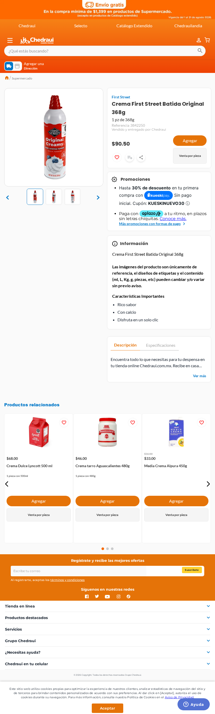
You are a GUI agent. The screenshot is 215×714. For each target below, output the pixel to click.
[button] (10, 40)
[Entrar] (196, 40)
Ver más (199, 376)
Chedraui (27, 25)
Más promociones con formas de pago (150, 223)
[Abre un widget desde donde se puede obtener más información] (194, 704)
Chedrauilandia (188, 25)
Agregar (190, 140)
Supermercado (22, 78)
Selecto (80, 25)
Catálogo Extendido (134, 25)
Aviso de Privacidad (179, 697)
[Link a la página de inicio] (6, 78)
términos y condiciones (67, 580)
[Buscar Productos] (200, 51)
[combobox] (105, 51)
